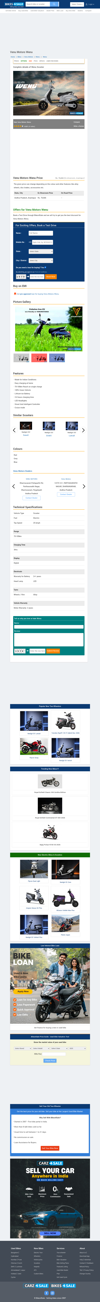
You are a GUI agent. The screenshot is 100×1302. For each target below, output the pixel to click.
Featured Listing (62, 1267)
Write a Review (79, 126)
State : (18, 251)
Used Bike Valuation (37, 11)
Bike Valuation (61, 1260)
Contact (82, 1263)
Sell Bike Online (10, 11)
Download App (85, 1256)
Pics (35, 61)
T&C (81, 1270)
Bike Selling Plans (63, 1263)
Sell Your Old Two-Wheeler (50, 1106)
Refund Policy (84, 1267)
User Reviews (52, 61)
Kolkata (13, 1274)
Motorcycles (38, 1260)
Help (81, 1260)
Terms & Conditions (41, 272)
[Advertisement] (50, 31)
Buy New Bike (70, 11)
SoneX (26, 435)
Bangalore (14, 1253)
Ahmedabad (15, 1270)
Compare (88, 11)
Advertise (87, 1260)
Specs (42, 61)
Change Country (85, 1274)
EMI (30, 61)
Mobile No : (20, 242)
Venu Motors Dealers (22, 471)
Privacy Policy (89, 1270)
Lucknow (19, 1267)
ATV (35, 1270)
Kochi (20, 1263)
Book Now (50, 276)
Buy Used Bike (23, 11)
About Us (83, 1253)
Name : (19, 233)
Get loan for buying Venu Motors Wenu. (38, 294)
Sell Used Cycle (62, 1277)
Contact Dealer (31, 498)
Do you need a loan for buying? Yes (30, 267)
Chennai (14, 1263)
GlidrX (48, 435)
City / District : (21, 260)
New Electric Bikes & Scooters (50, 855)
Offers (24, 61)
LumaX (72, 435)
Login (90, 4)
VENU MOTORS (31, 479)
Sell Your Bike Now (50, 1148)
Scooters (37, 1263)
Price (16, 61)
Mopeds (36, 1267)
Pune (20, 1260)
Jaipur (23, 1270)
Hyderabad (14, 1256)
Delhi (12, 1267)
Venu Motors (66, 479)
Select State (76, 4)
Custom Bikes (38, 1274)
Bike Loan (60, 11)
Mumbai (14, 1260)
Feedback (90, 1263)
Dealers (80, 11)
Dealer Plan (50, 11)
